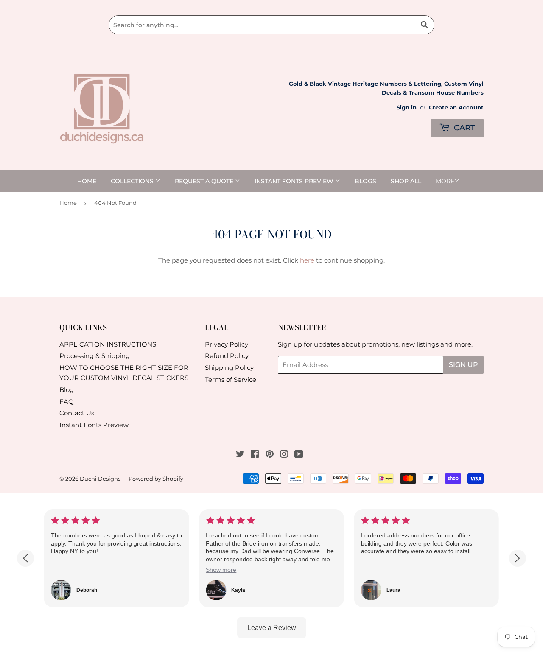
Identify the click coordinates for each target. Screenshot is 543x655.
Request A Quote (205, 181)
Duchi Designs (100, 478)
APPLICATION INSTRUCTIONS (107, 344)
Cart (463, 127)
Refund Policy (227, 356)
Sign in (407, 107)
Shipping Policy (229, 368)
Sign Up (463, 365)
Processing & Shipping (94, 356)
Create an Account (456, 107)
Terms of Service (230, 379)
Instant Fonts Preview (295, 181)
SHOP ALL (406, 181)
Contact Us (76, 413)
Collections (133, 181)
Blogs (365, 181)
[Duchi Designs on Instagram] (284, 455)
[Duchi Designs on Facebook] (254, 455)
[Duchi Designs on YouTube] (298, 455)
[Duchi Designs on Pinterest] (269, 455)
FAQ (66, 401)
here (307, 260)
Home (86, 181)
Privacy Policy (226, 344)
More (445, 181)
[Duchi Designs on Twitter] (240, 455)
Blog (66, 390)
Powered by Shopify (156, 478)
